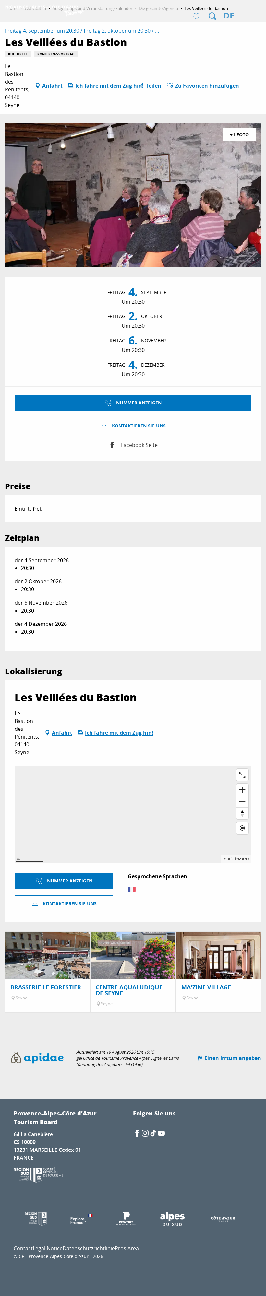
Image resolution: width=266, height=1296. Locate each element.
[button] (212, 16)
